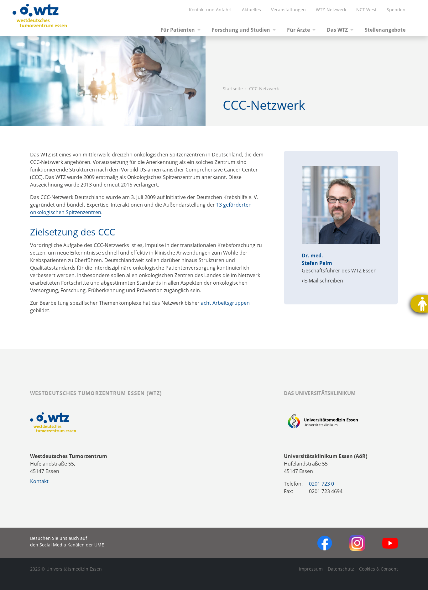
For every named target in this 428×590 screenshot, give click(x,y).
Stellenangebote (385, 29)
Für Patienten (177, 29)
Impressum (311, 569)
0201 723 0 (321, 483)
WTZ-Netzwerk (331, 10)
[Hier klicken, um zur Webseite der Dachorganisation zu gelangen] (323, 422)
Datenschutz (341, 569)
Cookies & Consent (378, 569)
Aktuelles (251, 10)
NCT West (366, 10)
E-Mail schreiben (323, 280)
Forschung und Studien (241, 29)
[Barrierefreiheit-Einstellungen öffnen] (419, 304)
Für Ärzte (298, 29)
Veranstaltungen (288, 10)
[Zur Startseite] (32, 18)
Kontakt (39, 481)
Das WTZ (337, 29)
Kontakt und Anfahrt (210, 10)
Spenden (396, 10)
